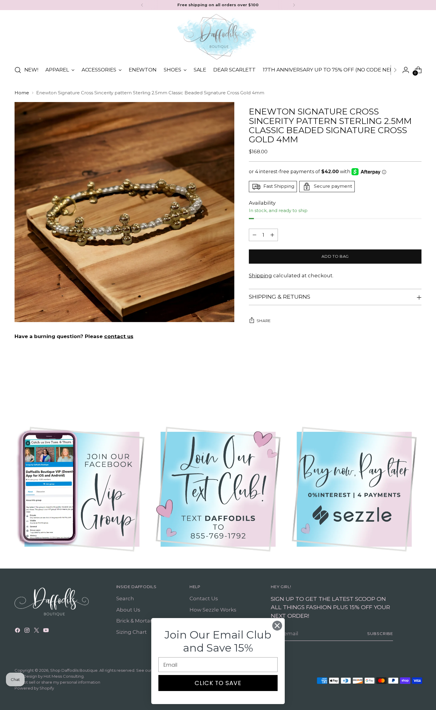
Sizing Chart (131, 632)
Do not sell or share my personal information (57, 682)
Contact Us (204, 598)
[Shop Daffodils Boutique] (218, 37)
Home (22, 92)
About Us (128, 610)
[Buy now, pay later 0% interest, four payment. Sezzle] (354, 489)
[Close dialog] (277, 625)
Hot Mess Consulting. (64, 676)
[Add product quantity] (272, 235)
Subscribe (380, 633)
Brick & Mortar (134, 621)
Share (264, 320)
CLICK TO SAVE (218, 683)
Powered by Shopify (34, 688)
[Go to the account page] (406, 70)
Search (125, 598)
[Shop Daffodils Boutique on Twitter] (37, 631)
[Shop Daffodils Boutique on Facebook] (18, 631)
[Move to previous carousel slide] (403, 390)
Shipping (260, 275)
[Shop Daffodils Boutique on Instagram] (27, 631)
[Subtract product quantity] (254, 235)
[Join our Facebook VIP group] (82, 489)
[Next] (293, 5)
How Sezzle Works (213, 610)
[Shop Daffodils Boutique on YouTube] (46, 631)
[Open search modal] (18, 70)
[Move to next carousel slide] (417, 389)
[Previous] (142, 5)
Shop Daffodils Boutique (74, 670)
